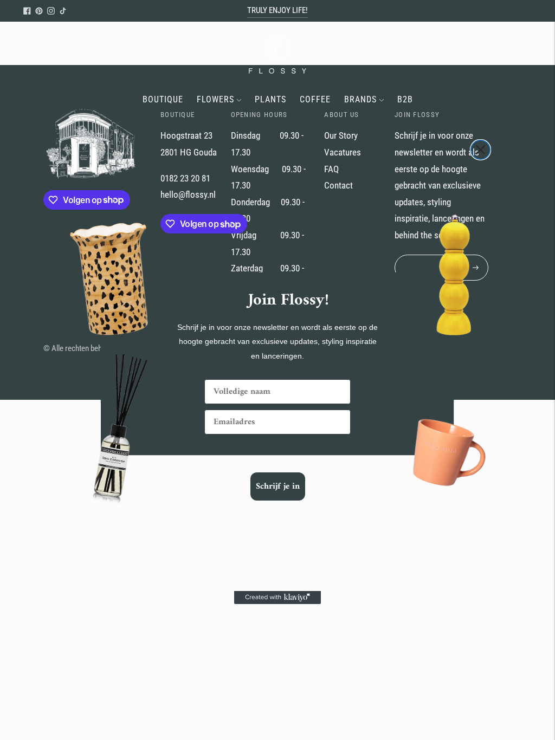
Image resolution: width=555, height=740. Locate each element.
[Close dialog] (480, 149)
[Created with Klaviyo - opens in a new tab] (277, 597)
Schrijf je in (278, 486)
